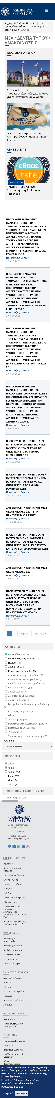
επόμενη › (24, 633)
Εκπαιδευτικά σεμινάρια (14, 991)
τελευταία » (39, 633)
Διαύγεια (8, 888)
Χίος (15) (12, 780)
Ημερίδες (8, 996)
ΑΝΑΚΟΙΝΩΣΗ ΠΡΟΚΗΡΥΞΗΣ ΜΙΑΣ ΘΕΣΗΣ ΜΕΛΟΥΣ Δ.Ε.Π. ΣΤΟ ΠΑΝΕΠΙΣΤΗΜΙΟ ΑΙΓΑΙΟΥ (26, 512)
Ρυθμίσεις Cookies (12, 1086)
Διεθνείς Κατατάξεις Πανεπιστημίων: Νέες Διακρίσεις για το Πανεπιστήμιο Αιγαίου (27, 93)
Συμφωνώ (8, 1093)
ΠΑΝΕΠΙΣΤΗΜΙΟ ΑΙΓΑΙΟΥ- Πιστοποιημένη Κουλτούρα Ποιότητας (23, 190)
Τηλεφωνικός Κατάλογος (14, 1041)
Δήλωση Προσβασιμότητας (12, 1062)
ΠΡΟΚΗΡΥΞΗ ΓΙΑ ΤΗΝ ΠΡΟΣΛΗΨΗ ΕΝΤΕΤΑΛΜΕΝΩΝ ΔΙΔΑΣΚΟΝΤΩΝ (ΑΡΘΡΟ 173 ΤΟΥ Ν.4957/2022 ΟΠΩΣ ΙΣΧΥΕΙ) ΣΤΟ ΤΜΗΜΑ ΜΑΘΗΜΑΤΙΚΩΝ (26, 481)
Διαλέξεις (8, 982)
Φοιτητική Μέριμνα (12, 963)
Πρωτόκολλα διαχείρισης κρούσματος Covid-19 (15, 922)
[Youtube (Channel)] (28, 846)
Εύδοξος (7, 893)
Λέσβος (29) (14, 771)
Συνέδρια (8, 1005)
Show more (8, 740)
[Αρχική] (18, 11)
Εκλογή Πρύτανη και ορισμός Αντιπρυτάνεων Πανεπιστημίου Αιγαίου (27, 136)
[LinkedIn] (23, 846)
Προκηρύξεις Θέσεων (16, 26)
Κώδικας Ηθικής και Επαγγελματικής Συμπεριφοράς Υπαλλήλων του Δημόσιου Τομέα (15, 912)
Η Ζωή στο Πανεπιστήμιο (27, 23)
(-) (5, 797)
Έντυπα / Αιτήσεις (11, 880)
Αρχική (8, 23)
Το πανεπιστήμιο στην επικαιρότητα (13, 1025)
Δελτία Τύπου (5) (16, 666)
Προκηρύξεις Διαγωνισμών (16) (23, 658)
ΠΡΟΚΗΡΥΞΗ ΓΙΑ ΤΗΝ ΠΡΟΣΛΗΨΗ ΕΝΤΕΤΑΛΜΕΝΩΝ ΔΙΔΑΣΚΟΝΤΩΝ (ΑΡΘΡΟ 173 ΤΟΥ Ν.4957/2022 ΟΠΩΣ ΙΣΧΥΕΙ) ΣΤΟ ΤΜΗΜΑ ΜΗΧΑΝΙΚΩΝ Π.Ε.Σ (26, 448)
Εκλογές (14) (14, 662)
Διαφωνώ (21, 1093)
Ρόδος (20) (13, 776)
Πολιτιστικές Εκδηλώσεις (14, 1000)
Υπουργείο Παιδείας (13, 884)
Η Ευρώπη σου (10, 902)
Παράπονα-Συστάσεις (13, 1050)
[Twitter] (18, 846)
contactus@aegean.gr (18, 839)
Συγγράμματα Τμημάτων (14, 897)
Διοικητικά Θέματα (12, 954)
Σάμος (15, 29)
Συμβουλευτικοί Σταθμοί (15, 875)
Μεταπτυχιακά (10, 959)
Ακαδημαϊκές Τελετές (13, 978)
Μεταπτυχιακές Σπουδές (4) (22, 671)
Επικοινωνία (9, 1045)
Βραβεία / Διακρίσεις (13, 950)
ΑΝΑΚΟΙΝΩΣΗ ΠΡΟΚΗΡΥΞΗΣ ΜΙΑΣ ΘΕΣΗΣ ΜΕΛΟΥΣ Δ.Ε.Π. (26, 570)
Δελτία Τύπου (10, 1019)
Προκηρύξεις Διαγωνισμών (9, 940)
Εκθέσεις (7, 987)
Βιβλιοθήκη (8, 863)
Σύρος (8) (13, 784)
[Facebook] (14, 846)
